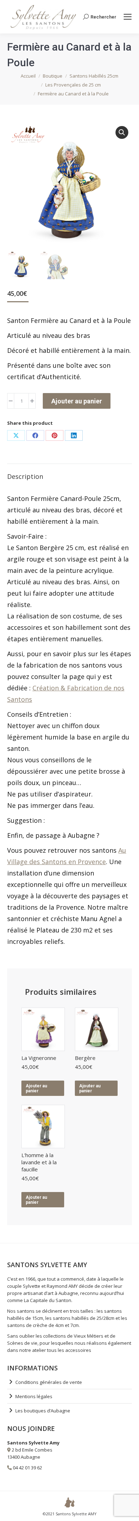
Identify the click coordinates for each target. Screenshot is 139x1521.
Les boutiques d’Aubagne (42, 1410)
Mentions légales (33, 1396)
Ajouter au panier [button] (36, 1088)
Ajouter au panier (76, 401)
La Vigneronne (38, 1057)
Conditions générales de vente (48, 1382)
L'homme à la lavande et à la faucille (39, 1162)
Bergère (85, 1057)
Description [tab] (25, 476)
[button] (121, 132)
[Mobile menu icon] (127, 16)
